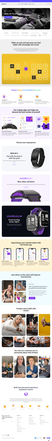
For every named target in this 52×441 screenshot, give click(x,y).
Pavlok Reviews (19, 431)
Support (18, 425)
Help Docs (18, 419)
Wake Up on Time (31, 417)
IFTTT (41, 417)
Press (18, 420)
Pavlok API (41, 423)
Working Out (31, 419)
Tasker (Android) (42, 420)
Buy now (7, 22)
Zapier (41, 419)
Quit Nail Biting (31, 420)
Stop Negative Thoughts (32, 423)
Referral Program (19, 417)
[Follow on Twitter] (4, 435)
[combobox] (49, 440)
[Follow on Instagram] (6, 435)
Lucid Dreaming (31, 422)
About (18, 423)
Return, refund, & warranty (21, 428)
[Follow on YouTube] (8, 435)
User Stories (19, 422)
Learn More (32, 298)
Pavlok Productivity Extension (44, 422)
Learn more (14, 164)
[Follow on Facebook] (2, 435)
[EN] (49, 440)
